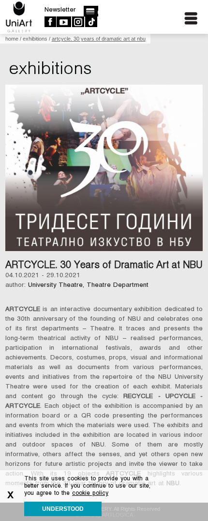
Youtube (63, 21)
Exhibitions (35, 39)
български (90, 11)
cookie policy (90, 493)
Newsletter (60, 9)
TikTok (90, 21)
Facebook (50, 21)
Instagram (77, 21)
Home (11, 39)
